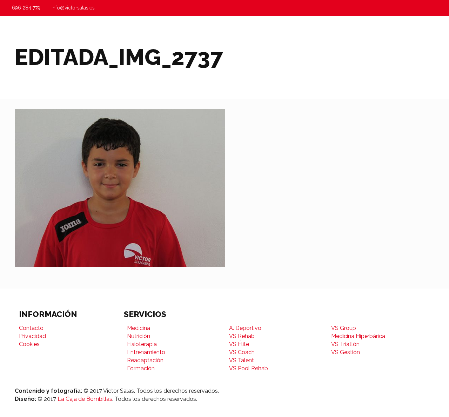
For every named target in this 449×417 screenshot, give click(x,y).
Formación (141, 368)
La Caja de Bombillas (85, 399)
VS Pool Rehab (248, 368)
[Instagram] (393, 391)
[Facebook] (366, 391)
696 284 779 (26, 8)
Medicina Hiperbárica (358, 336)
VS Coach (242, 352)
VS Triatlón (345, 344)
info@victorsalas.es (73, 8)
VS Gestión (345, 352)
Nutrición (138, 336)
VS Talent (241, 360)
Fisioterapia (142, 344)
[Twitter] (380, 391)
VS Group (343, 328)
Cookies (29, 344)
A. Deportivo (245, 328)
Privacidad (32, 336)
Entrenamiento (146, 352)
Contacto (31, 328)
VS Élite (239, 344)
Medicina (138, 328)
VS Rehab (242, 336)
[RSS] (407, 391)
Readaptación (145, 360)
